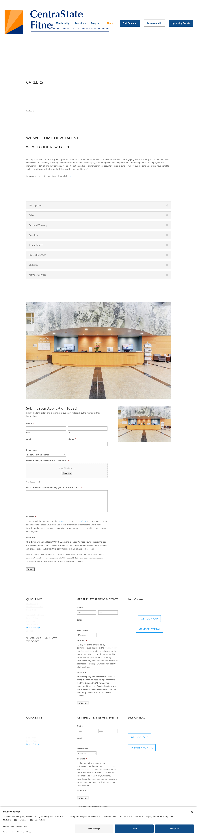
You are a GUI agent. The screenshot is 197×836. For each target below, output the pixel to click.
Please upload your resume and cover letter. (47, 460)
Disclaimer (31, 621)
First (28, 432)
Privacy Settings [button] (33, 627)
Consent (31, 517)
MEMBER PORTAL (149, 629)
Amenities (30, 725)
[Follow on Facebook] (141, 608)
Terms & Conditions (35, 615)
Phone (72, 439)
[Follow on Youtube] (157, 608)
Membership (32, 603)
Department (33, 450)
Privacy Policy (64, 521)
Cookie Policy (32, 624)
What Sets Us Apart (34, 606)
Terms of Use (80, 521)
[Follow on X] (147, 608)
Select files (67, 473)
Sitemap (30, 631)
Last (69, 432)
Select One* (82, 630)
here (70, 176)
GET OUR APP (149, 618)
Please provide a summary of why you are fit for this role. (54, 487)
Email (29, 439)
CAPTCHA (30, 537)
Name (30, 423)
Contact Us (31, 610)
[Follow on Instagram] (152, 608)
